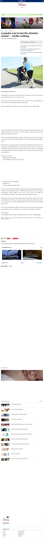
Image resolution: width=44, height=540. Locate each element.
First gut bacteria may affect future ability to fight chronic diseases (22, 377)
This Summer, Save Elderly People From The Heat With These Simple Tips (30, 49)
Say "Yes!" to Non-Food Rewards (16, 419)
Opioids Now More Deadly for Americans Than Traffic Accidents (22, 424)
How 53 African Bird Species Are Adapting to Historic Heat (21, 25)
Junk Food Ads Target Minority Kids (17, 409)
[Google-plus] (30, 15)
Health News (11, 30)
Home (2, 30)
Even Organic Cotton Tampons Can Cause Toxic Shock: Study (31, 46)
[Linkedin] (33, 15)
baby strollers (30, 214)
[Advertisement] (22, 10)
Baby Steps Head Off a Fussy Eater (17, 448)
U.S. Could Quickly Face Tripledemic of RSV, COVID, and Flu (35, 25)
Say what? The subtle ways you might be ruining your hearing (31, 53)
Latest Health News (5, 401)
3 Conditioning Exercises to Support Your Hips (18, 414)
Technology (4, 23)
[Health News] (22, 7)
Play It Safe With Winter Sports (16, 404)
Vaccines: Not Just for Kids (15, 453)
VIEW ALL (40, 401)
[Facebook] (28, 15)
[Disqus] (22, 281)
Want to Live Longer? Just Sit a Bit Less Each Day (19, 458)
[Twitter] (37, 15)
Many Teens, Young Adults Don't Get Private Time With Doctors (21, 434)
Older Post (39, 262)
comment (36, 217)
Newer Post (5, 262)
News (17, 22)
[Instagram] (32, 15)
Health (31, 22)
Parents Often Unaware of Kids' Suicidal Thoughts (19, 429)
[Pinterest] (35, 15)
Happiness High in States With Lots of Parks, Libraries (20, 443)
